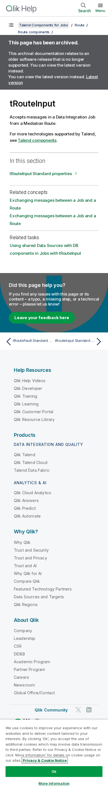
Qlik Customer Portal (33, 411)
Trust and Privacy (30, 558)
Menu (100, 10)
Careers (21, 677)
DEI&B (19, 654)
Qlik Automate (27, 516)
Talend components (37, 140)
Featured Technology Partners (43, 589)
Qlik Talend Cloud (30, 462)
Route (79, 25)
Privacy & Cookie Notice (45, 760)
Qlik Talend (24, 454)
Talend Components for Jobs (43, 25)
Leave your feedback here (41, 317)
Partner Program (29, 669)
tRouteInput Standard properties (41, 173)
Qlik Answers (26, 500)
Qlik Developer (28, 388)
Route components (34, 32)
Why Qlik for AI (28, 573)
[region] (54, 754)
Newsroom (24, 685)
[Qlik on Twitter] (78, 709)
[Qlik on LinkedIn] (89, 709)
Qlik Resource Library (34, 419)
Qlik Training (25, 396)
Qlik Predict (25, 508)
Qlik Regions (26, 604)
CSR (18, 646)
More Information (54, 783)
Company (23, 630)
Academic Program (32, 661)
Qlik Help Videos (30, 380)
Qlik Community (51, 710)
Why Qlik (22, 542)
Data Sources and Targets (39, 596)
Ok (54, 771)
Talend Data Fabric (32, 470)
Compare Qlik (27, 581)
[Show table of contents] (11, 25)
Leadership (24, 638)
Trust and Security (31, 550)
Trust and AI (25, 565)
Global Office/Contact (34, 692)
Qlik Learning (26, 404)
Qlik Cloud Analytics (32, 492)
